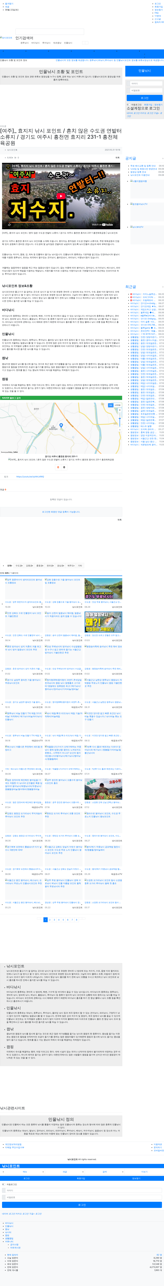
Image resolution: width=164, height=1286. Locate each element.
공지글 (130, 158)
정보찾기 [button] (136, 1178)
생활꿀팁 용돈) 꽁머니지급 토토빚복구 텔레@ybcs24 (144, 340)
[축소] (120, 430)
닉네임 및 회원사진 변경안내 (143, 169)
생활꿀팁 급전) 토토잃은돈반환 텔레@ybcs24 (144, 411)
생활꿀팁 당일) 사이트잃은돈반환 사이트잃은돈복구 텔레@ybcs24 (144, 355)
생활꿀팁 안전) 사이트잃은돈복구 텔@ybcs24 (144, 423)
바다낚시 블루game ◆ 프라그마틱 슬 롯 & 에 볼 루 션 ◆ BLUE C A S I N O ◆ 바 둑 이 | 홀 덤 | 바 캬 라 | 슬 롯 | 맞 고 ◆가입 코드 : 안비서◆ (143, 328)
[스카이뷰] (118, 405)
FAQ (156, 13)
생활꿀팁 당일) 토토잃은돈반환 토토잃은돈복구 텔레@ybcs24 (144, 352)
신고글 (158, 19)
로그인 (158, 3)
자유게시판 (151, 57)
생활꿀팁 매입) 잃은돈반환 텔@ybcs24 (144, 398)
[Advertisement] (61, 105)
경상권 (60, 565)
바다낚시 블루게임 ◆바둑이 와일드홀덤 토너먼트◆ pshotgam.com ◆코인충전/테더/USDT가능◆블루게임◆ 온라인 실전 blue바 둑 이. (143, 312)
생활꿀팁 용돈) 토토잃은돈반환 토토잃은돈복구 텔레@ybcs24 (144, 343)
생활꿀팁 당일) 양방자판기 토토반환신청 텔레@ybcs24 (144, 346)
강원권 (29, 565)
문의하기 (158, 1147)
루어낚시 (46, 42)
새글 (7, 6)
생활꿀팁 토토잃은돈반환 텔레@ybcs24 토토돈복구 (144, 414)
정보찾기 (159, 9)
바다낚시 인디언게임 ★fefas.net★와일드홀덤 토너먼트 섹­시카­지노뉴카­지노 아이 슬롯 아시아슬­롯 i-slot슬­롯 (143, 306)
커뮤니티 (9, 1241)
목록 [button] (117, 157)
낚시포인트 (11, 1166)
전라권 (50, 565)
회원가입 (159, 6)
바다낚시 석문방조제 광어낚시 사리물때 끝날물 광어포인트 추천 (144, 444)
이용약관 (158, 1144)
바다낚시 (35, 42)
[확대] (120, 410)
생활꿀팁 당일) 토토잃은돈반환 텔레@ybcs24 (144, 380)
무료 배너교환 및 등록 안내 (143, 165)
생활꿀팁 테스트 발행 (141, 426)
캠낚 (7, 1229)
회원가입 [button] (81, 1178)
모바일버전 (159, 1150)
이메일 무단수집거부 (14, 1147)
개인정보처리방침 (13, 1144)
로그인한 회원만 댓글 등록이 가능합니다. (61, 512)
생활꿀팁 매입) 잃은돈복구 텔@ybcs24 (144, 420)
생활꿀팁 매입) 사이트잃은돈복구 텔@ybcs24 (144, 383)
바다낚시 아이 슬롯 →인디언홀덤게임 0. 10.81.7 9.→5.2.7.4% (143, 321)
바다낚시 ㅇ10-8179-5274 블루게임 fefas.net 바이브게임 (143, 334)
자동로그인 (136, 104)
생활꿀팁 (9, 1238)
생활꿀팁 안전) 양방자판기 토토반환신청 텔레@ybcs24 (144, 337)
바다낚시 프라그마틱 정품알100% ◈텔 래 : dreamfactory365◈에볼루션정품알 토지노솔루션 (144, 297)
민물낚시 (68, 42)
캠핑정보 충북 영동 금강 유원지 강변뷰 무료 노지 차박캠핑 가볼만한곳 (144, 432)
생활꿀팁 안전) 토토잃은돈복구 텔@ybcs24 (144, 395)
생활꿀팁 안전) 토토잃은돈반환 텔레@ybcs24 (144, 374)
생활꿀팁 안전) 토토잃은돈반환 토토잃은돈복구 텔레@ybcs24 (144, 349)
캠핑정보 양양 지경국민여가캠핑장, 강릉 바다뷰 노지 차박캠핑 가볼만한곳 (144, 435)
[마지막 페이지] (83, 918)
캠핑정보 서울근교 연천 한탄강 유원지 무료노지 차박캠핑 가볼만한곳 (144, 438)
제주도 (71, 565)
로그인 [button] (27, 1178)
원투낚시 (24, 42)
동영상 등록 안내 (138, 172)
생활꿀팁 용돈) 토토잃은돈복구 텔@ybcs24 (144, 389)
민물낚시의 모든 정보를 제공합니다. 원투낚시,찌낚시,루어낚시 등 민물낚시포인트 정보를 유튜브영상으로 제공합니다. (110, 60)
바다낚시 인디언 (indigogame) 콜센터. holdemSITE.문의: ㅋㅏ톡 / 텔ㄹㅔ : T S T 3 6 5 (143, 318)
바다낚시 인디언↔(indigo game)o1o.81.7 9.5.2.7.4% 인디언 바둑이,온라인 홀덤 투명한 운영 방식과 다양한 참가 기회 (143, 303)
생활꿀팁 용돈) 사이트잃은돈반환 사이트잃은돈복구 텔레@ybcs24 (144, 371)
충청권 (39, 565)
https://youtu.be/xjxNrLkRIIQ (30, 476)
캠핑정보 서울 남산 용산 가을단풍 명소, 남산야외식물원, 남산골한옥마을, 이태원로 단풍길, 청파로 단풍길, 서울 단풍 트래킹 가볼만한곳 (144, 441)
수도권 (19, 565)
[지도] (111, 405)
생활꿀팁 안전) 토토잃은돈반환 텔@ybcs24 (144, 404)
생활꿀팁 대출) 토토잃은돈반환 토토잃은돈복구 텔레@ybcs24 (144, 358)
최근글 (130, 286)
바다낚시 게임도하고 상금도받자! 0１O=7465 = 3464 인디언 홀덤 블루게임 (143, 309)
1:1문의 (158, 16)
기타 (80, 565)
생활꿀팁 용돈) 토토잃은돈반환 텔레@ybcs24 (144, 377)
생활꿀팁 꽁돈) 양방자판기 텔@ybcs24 (144, 407)
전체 (9, 565)
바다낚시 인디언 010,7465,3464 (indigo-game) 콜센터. (143, 324)
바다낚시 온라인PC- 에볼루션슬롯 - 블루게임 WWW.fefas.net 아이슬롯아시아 (143, 331)
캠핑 (7, 1235)
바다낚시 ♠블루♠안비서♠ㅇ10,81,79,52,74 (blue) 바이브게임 (143, 315)
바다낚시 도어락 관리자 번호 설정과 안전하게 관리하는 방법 (143, 429)
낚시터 (8, 1232)
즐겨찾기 (9, 3)
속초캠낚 (57, 42)
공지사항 (150, 54)
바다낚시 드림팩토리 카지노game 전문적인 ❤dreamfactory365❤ (144, 300)
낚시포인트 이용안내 (140, 175)
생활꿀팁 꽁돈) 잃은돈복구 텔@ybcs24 (144, 401)
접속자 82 (159, 22)
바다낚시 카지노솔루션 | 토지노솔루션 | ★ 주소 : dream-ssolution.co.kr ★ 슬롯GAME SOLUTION (144, 294)
